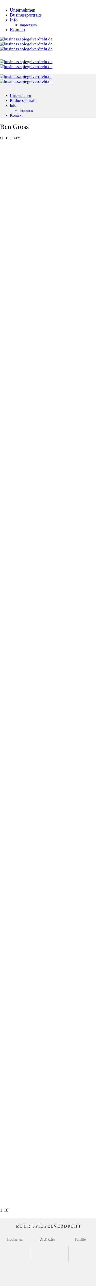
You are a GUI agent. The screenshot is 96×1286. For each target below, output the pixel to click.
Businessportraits (26, 15)
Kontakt (17, 29)
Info (14, 19)
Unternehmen (22, 10)
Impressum (28, 25)
